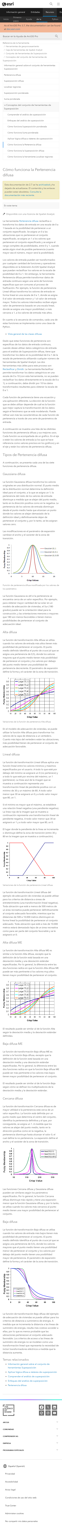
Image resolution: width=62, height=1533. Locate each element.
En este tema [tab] (10, 205)
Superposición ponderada (16, 93)
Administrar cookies (14, 1513)
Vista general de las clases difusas (25, 334)
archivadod (44, 184)
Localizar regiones (12, 87)
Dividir (20, 369)
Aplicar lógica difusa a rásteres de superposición (30, 138)
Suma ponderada (12, 99)
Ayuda (29, 19)
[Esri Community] (41, 1413)
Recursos (50, 12)
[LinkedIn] (54, 1407)
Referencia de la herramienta (41, 19)
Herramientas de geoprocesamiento (22, 46)
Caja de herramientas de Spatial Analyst (24, 50)
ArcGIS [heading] (6, 1422)
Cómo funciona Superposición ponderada (27, 126)
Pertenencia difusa (12, 75)
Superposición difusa (14, 81)
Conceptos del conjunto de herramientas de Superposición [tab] (27, 107)
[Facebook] (41, 1407)
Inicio (6, 19)
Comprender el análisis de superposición (26, 114)
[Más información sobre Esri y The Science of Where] (8, 1411)
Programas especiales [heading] (13, 1450)
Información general (15, 12)
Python (55, 19)
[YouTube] (54, 1413)
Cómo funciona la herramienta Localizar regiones (30, 157)
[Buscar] (51, 4)
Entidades (35, 12)
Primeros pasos (17, 19)
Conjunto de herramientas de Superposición (26, 53)
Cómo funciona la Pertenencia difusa (24, 144)
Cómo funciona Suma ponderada (22, 133)
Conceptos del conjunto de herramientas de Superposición (25, 59)
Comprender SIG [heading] (10, 1436)
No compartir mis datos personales (21, 1521)
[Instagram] (48, 1413)
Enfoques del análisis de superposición (25, 120)
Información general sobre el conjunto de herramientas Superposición (29, 67)
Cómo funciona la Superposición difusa (25, 151)
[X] (48, 1407)
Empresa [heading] (7, 1443)
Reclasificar (9, 369)
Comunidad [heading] (8, 1429)
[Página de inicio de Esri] (8, 4)
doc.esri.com (13, 29)
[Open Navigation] (58, 4)
